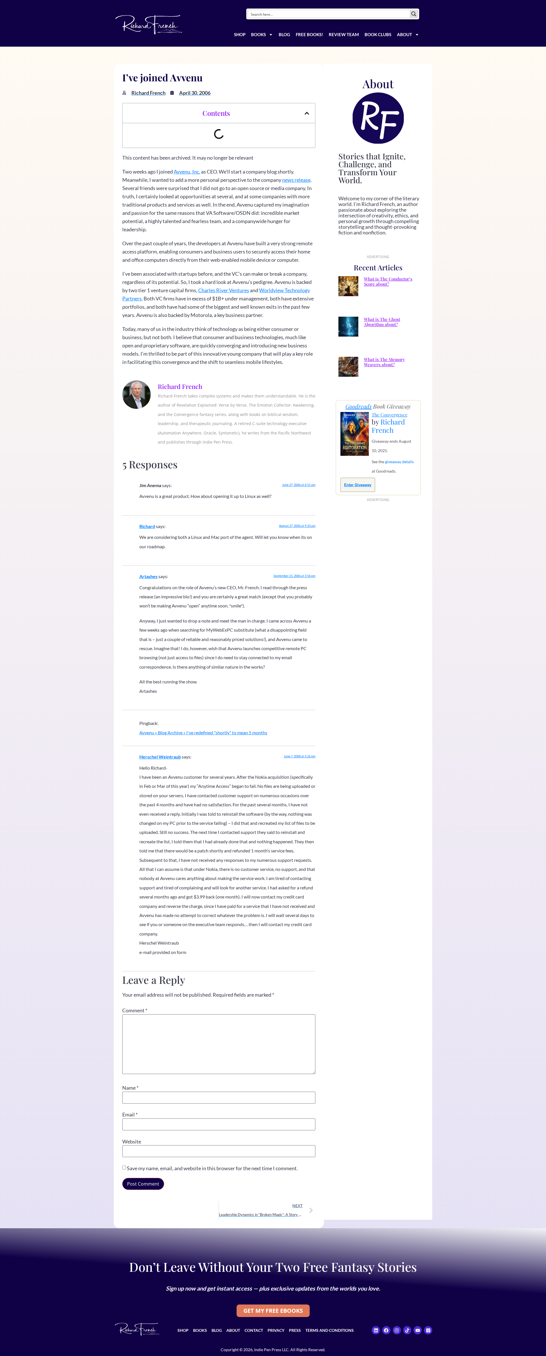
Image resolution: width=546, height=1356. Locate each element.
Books (258, 34)
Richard (147, 526)
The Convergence (390, 415)
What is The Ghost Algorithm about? (382, 321)
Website (131, 1141)
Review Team (344, 34)
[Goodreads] (428, 1330)
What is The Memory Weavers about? (384, 361)
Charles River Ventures (223, 290)
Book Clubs (378, 34)
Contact (254, 1330)
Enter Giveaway (357, 484)
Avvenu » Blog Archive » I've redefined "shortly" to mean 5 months (203, 732)
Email (130, 1114)
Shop (239, 34)
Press (295, 1330)
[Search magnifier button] (414, 14)
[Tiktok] (407, 1330)
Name (130, 1087)
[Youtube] (417, 1330)
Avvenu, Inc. (187, 171)
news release (296, 180)
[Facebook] (386, 1330)
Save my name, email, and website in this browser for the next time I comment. (212, 1168)
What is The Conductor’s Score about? (388, 281)
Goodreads (359, 406)
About (404, 34)
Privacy (276, 1330)
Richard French (388, 425)
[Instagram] (397, 1330)
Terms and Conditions (329, 1330)
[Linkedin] (376, 1330)
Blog (284, 34)
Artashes (148, 576)
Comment (134, 1010)
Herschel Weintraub (160, 756)
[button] (306, 113)
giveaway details (399, 461)
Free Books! (309, 34)
